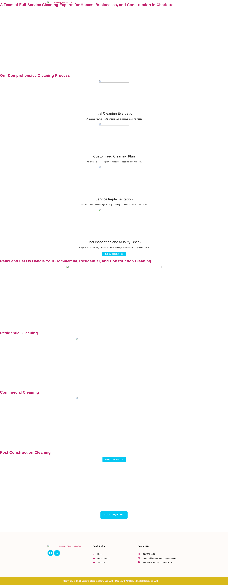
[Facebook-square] (50, 553)
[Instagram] (57, 553)
